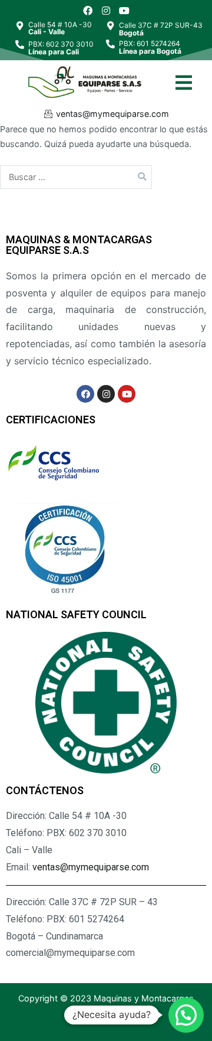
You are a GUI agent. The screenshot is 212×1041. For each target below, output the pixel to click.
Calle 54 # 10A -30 (60, 28)
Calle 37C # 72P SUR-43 (161, 29)
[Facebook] (88, 10)
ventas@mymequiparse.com (90, 867)
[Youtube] (124, 10)
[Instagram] (106, 10)
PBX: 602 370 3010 (61, 48)
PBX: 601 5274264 (150, 47)
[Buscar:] (76, 176)
